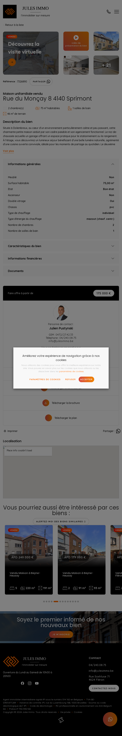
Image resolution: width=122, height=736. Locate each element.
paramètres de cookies (71, 371)
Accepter (86, 379)
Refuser (70, 379)
